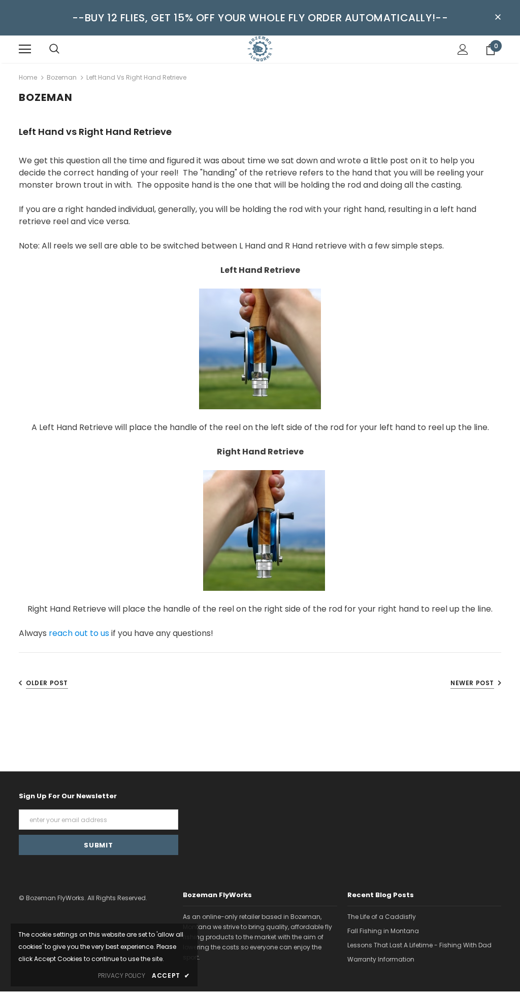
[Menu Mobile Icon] (25, 49)
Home (28, 77)
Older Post (47, 683)
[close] (498, 18)
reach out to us (79, 633)
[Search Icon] (54, 49)
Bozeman (62, 77)
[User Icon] (463, 49)
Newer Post (472, 683)
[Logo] (260, 48)
